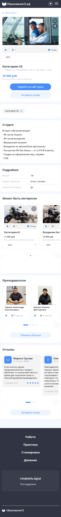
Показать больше (30, 335)
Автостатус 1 (11, 12)
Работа (30, 437)
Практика (30, 444)
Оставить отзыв (30, 95)
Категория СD (12, 111)
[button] (30, 255)
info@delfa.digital (30, 478)
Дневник (30, 460)
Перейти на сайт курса (30, 86)
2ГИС (26, 361)
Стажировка (30, 452)
